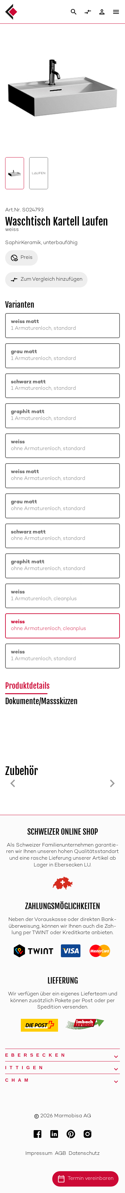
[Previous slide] (13, 783)
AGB (60, 1153)
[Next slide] (112, 783)
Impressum (38, 1153)
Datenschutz (84, 1153)
